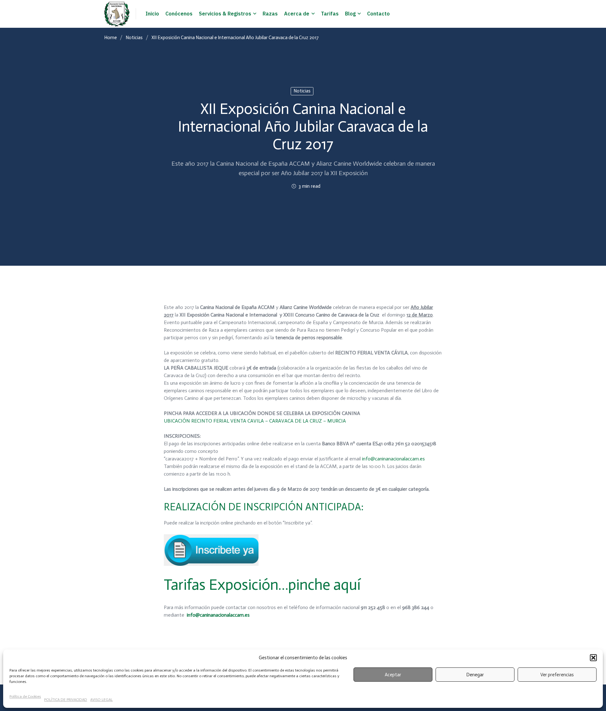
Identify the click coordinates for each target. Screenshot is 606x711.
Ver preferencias (556, 675)
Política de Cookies (25, 696)
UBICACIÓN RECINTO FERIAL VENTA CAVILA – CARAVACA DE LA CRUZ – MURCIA (255, 421)
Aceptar (393, 675)
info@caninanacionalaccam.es (393, 459)
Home (110, 37)
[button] (593, 658)
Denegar (475, 675)
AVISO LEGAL (101, 699)
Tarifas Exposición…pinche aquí (262, 585)
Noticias (134, 37)
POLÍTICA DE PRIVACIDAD (65, 699)
